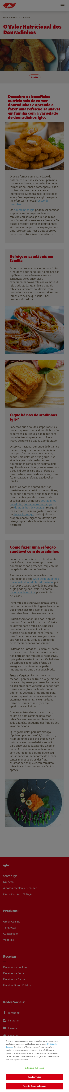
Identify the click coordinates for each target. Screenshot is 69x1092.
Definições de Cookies (34, 1068)
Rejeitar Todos (34, 1077)
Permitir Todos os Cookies (34, 1086)
